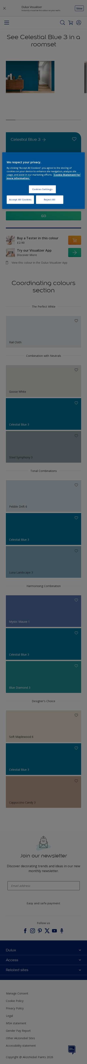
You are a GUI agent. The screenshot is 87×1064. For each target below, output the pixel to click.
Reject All (49, 199)
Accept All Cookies (20, 199)
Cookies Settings (42, 189)
